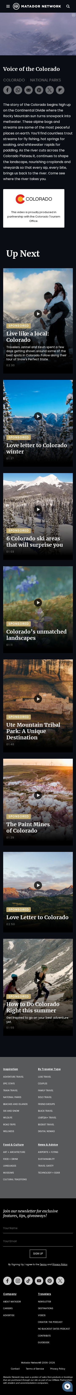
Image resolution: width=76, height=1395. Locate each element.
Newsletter (44, 1301)
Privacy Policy (59, 1264)
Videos (42, 1315)
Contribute (44, 1335)
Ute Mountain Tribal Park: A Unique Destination (33, 731)
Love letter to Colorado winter (36, 448)
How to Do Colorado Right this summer (33, 1007)
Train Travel (10, 1090)
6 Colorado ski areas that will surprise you (34, 541)
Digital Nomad (46, 1131)
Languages (9, 1165)
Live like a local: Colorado (27, 336)
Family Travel (45, 1090)
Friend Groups (46, 1104)
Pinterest (49, 1281)
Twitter (60, 1281)
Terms (43, 1264)
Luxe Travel (44, 1076)
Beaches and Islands (15, 1104)
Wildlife (7, 1117)
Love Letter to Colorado (37, 917)
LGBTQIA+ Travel (47, 1117)
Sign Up (38, 1253)
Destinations (45, 1308)
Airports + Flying (48, 1152)
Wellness (8, 1131)
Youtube (39, 1281)
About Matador (12, 1301)
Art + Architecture (14, 1152)
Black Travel (45, 1111)
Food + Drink (10, 1159)
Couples (42, 1083)
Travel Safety (45, 1165)
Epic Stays (9, 1083)
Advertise (8, 1315)
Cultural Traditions (15, 1179)
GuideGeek (43, 1342)
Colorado (14, 80)
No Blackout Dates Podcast (54, 1328)
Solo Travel (45, 1097)
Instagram (18, 1281)
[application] (38, 34)
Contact (15, 1368)
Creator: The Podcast (50, 1322)
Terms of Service (35, 1368)
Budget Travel (46, 1124)
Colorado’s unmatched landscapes (36, 634)
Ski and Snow (11, 1111)
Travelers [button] (44, 1294)
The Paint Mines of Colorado (28, 827)
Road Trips (9, 1124)
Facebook (7, 1281)
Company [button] (9, 1294)
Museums (8, 1172)
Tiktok (28, 1281)
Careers (8, 1308)
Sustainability (46, 1159)
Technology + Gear (49, 1172)
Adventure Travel (13, 1076)
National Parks (45, 80)
